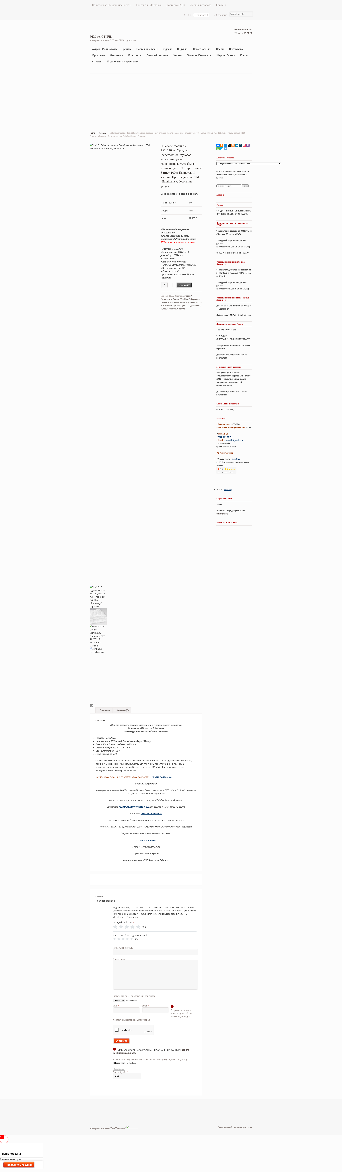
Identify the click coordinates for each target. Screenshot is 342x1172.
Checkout (221, 15)
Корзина (221, 5)
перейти (235, 459)
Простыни (98, 55)
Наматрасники (202, 49)
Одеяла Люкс (195, 305)
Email (145, 1005)
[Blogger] (233, 145)
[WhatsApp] (218, 148)
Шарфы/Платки (225, 55)
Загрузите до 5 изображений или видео (135, 995)
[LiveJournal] (240, 145)
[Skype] (221, 148)
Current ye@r (120, 1072)
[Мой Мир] (225, 145)
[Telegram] (225, 148)
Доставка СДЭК (175, 5)
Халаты (178, 55)
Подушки (182, 49)
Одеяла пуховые (187, 302)
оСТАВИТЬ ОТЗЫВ (123, 948)
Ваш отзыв (119, 959)
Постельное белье (147, 49)
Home (92, 133)
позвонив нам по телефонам (134, 806)
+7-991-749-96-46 (243, 32)
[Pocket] (244, 145)
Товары (102, 133)
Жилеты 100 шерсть (199, 55)
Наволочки (116, 55)
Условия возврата (200, 5)
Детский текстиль (157, 55)
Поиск (245, 186)
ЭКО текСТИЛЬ (101, 36)
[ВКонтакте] (218, 145)
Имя (116, 1005)
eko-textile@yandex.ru (233, 440)
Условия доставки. (146, 840)
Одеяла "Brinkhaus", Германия (186, 299)
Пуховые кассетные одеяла (173, 308)
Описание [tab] (104, 710)
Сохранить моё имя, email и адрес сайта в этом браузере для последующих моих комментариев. (153, 1015)
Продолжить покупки (19, 1164)
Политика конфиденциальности (111, 5)
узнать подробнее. (162, 776)
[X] (229, 145)
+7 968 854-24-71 (224, 437)
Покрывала (236, 49)
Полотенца (134, 55)
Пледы (220, 49)
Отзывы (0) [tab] (123, 710)
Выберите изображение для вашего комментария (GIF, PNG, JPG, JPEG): (150, 1059)
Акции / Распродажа (104, 49)
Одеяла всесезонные (170, 302)
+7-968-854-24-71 (243, 29)
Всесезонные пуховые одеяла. (174, 305)
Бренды (126, 49)
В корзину (184, 285)
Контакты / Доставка (149, 5)
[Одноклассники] (221, 145)
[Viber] (248, 145)
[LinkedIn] (236, 145)
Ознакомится (222, 513)
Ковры (244, 55)
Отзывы (97, 61)
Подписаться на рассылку (123, 61)
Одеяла (167, 49)
